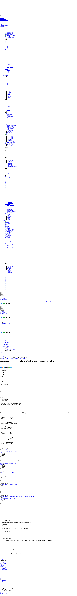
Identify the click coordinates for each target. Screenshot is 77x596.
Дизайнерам (8, 10)
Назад (6, 347)
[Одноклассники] (2, 367)
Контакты (8, 7)
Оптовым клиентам (4, 572)
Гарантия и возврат (9, 6)
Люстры (2, 562)
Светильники (3, 563)
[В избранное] (0, 364)
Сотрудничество (3, 569)
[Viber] (7, 367)
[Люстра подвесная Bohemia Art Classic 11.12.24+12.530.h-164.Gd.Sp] (13, 358)
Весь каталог (2, 568)
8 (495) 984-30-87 (3, 14)
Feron (1, 452)
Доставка (7, 5)
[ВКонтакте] (1, 367)
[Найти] (3, 295)
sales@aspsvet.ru (3, 581)
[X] (6, 367)
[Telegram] (12, 367)
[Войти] (0, 325)
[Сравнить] (1, 365)
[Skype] (10, 367)
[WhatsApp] (9, 367)
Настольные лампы (4, 567)
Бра (1, 564)
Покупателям (3, 573)
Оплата (7, 4)
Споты (1, 566)
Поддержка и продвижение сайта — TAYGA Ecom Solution (7, 593)
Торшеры (2, 565)
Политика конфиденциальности (6, 591)
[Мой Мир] (4, 367)
